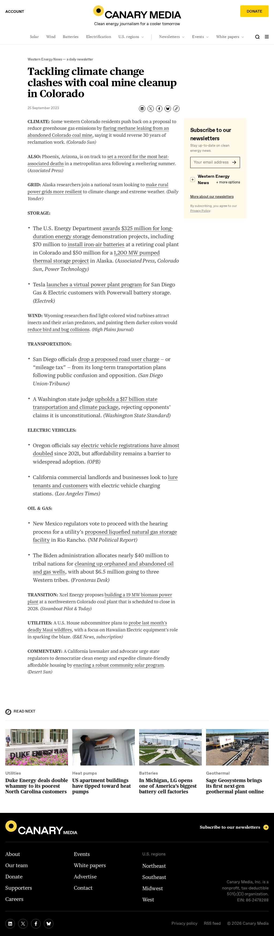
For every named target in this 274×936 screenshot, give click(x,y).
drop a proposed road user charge (118, 359)
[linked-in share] (142, 108)
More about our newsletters (212, 197)
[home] (137, 11)
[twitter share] (150, 108)
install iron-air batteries (96, 244)
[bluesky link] (49, 924)
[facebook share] (159, 108)
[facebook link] (36, 924)
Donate (254, 11)
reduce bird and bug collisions (58, 329)
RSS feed (212, 923)
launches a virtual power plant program (94, 284)
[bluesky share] (168, 108)
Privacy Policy (200, 211)
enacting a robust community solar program (118, 665)
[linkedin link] (10, 924)
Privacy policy (184, 923)
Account (14, 11)
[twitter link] (23, 924)
